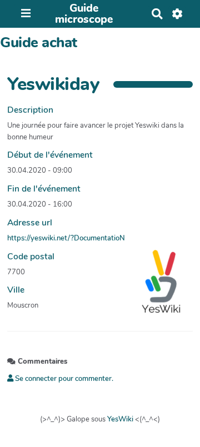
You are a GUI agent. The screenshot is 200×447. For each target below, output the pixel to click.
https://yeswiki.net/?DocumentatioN (66, 238)
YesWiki (120, 419)
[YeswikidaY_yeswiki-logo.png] (155, 287)
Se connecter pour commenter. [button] (63, 379)
